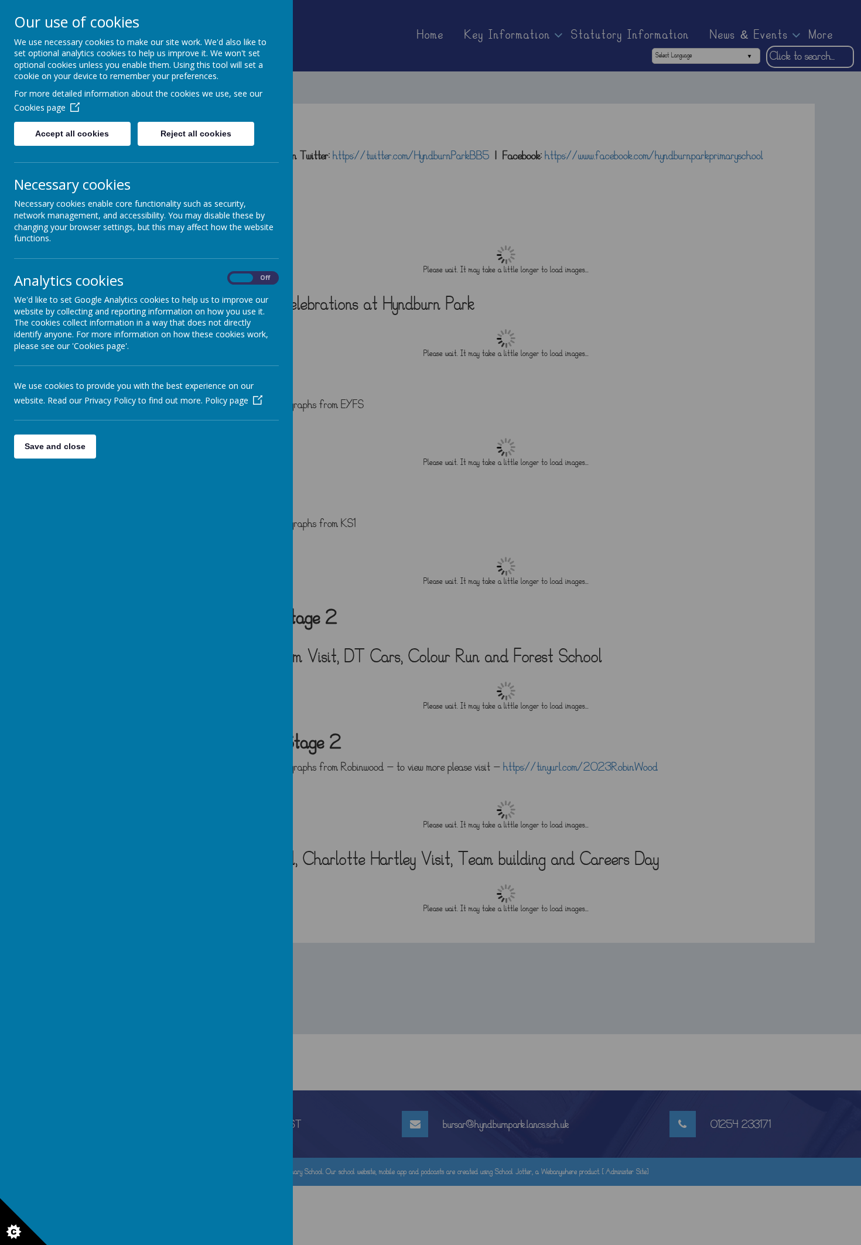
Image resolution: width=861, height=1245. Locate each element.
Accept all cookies (72, 133)
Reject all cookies (195, 133)
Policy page (226, 400)
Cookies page (40, 107)
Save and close (55, 446)
